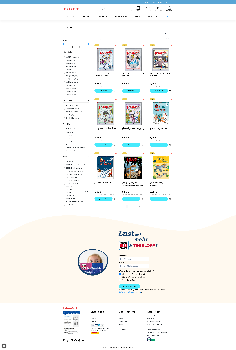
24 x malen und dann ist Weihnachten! (158, 129)
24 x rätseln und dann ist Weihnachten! (103, 183)
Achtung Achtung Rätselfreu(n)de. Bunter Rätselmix (158, 184)
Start (64, 27)
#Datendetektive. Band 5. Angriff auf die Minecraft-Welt (133, 129)
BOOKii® (137, 17)
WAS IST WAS (71, 17)
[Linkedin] (71, 340)
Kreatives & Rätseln (120, 17)
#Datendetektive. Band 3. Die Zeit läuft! (160, 75)
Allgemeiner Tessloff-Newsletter (134, 274)
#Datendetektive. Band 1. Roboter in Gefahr (103, 75)
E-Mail (121, 262)
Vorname (123, 256)
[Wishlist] (148, 7)
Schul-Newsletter (128, 280)
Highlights (86, 17)
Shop (167, 17)
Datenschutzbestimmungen (130, 292)
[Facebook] (75, 340)
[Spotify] (79, 340)
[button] (115, 91)
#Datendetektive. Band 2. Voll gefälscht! (133, 75)
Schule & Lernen (153, 17)
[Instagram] (64, 340)
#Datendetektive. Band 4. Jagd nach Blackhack (105, 129)
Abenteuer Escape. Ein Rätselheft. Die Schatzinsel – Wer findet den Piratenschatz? (133, 184)
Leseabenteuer (102, 17)
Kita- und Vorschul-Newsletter (134, 277)
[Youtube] (83, 340)
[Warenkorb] (169, 8)
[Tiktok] (68, 340)
